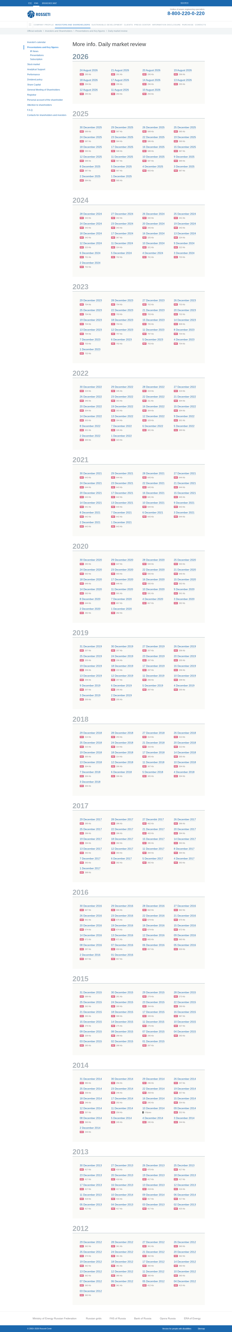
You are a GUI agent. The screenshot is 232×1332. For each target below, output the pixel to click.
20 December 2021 (91, 492)
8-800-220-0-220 (186, 13)
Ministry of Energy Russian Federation (54, 1318)
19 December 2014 (185, 1088)
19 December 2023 (91, 319)
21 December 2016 (185, 915)
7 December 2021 (121, 512)
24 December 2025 (91, 137)
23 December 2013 (91, 1175)
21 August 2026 (120, 70)
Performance (33, 74)
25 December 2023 (91, 310)
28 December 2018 (122, 732)
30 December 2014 (122, 1078)
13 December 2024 (185, 233)
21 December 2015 (91, 1011)
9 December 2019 (90, 685)
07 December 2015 (153, 1031)
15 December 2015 (91, 1021)
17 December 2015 (153, 1011)
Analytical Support (36, 69)
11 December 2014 (122, 1108)
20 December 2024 (153, 223)
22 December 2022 (153, 396)
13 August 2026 (183, 80)
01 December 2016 (122, 954)
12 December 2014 (91, 1108)
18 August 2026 (89, 80)
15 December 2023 (153, 319)
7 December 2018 (90, 772)
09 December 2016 (185, 935)
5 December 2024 (121, 253)
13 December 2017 (91, 848)
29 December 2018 (91, 732)
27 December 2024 (122, 213)
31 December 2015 (91, 992)
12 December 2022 (153, 416)
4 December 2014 (152, 1118)
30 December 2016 (91, 905)
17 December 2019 (153, 665)
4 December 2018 (184, 772)
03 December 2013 (153, 1204)
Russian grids (94, 1318)
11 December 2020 (122, 589)
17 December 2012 (153, 1261)
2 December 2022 (90, 435)
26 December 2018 (185, 732)
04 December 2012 (185, 1281)
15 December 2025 (185, 146)
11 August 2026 (120, 89)
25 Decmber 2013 (184, 1165)
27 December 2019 (153, 646)
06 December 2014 (185, 1194)
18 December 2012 (122, 1261)
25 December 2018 (91, 742)
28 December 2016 (153, 905)
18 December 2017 (122, 838)
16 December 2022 (153, 406)
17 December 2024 (122, 233)
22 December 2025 (153, 137)
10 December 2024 (153, 243)
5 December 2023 (152, 339)
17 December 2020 (122, 579)
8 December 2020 (90, 599)
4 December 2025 (152, 166)
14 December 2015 (122, 1021)
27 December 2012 (153, 1242)
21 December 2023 (153, 310)
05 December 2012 (153, 1281)
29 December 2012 (91, 1242)
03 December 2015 (91, 1041)
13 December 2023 (91, 329)
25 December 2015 (91, 1002)
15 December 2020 (185, 579)
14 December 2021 (91, 502)
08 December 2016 (91, 945)
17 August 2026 (120, 80)
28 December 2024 (91, 213)
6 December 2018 (121, 772)
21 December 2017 (153, 829)
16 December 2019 (185, 665)
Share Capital (34, 84)
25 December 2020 (185, 559)
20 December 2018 (185, 742)
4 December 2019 (184, 685)
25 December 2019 (91, 656)
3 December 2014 (184, 1118)
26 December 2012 (185, 1242)
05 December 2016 (185, 945)
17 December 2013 (91, 1184)
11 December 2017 (153, 848)
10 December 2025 (153, 156)
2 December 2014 (90, 1127)
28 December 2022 (153, 386)
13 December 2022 (122, 416)
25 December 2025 (185, 127)
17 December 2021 (122, 492)
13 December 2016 (122, 935)
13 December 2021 (122, 502)
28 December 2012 (122, 1242)
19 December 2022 (122, 406)
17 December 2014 (122, 1098)
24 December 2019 (122, 656)
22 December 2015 (185, 1002)
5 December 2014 (121, 1118)
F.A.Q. (30, 110)
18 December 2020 (91, 579)
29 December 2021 (122, 473)
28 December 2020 (153, 559)
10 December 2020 (153, 589)
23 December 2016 (122, 915)
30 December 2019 (122, 646)
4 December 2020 (152, 599)
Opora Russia (168, 1318)
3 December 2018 (90, 781)
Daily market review (117, 31)
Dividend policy (34, 79)
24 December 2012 (122, 1251)
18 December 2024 (91, 233)
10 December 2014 (153, 1108)
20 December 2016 (91, 925)
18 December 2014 (91, 1098)
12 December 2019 (122, 675)
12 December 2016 (153, 935)
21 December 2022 (185, 396)
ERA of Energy (192, 1318)
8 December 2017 (184, 848)
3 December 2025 (184, 166)
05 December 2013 (91, 1204)
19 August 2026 (183, 70)
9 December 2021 (184, 502)
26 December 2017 (185, 819)
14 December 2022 (91, 416)
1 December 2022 (121, 435)
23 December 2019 (153, 656)
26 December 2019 (185, 646)
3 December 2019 (90, 695)
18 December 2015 (122, 1011)
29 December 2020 (122, 559)
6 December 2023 (121, 339)
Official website (34, 31)
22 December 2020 (153, 569)
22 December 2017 (122, 829)
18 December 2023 (122, 319)
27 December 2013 (122, 1165)
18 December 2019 (122, 665)
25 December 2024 (185, 213)
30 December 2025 (91, 127)
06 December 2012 (122, 1281)
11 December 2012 (153, 1271)
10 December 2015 (185, 1021)
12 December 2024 (91, 243)
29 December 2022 (122, 386)
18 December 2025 (91, 146)
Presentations (37, 55)
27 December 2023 (153, 300)
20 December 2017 (185, 829)
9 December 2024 (184, 243)
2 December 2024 (90, 262)
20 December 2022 (91, 406)
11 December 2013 (91, 1194)
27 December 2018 (153, 732)
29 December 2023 (91, 300)
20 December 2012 (185, 1251)
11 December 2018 (153, 762)
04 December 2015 (185, 1031)
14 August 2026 (151, 80)
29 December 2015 (153, 992)
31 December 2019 (91, 646)
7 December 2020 (121, 599)
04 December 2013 (122, 1204)
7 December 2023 (90, 339)
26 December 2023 (185, 300)
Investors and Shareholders (58, 31)
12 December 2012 (122, 1271)
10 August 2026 (151, 89)
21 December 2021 (185, 483)
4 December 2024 (152, 253)
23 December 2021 (122, 483)
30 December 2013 (91, 1165)
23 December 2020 (122, 569)
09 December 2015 (91, 1031)
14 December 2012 (185, 1261)
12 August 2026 (89, 89)
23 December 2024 (122, 223)
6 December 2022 (152, 426)
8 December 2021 (90, 512)
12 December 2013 (185, 1184)
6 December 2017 (121, 858)
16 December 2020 (153, 579)
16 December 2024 (153, 233)
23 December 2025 (122, 137)
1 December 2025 (121, 176)
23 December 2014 (122, 1088)
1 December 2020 (121, 608)
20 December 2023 (185, 310)
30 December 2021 (91, 473)
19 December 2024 (185, 223)
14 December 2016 (91, 935)
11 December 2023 (153, 329)
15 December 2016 (185, 925)
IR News (34, 51)
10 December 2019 (185, 675)
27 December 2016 (185, 905)
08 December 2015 (122, 1031)
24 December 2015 (122, 1002)
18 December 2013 (185, 1175)
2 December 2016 (90, 954)
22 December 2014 (153, 1088)
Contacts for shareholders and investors (46, 115)
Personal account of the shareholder (45, 100)
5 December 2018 (152, 772)
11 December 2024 (122, 243)
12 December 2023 (122, 329)
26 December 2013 (153, 1165)
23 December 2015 (153, 1002)
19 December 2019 (91, 665)
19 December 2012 (91, 1261)
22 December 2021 (153, 483)
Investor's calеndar (36, 42)
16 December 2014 (153, 1098)
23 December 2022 (122, 396)
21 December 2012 (153, 1251)
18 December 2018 (122, 752)
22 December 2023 (122, 310)
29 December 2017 (91, 819)
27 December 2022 (185, 386)
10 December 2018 (185, 762)
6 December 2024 (90, 253)
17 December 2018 (153, 752)
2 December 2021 (90, 522)
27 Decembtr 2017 (153, 819)
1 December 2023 (90, 349)
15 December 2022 (185, 406)
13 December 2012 (91, 1271)
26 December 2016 (91, 915)
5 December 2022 (184, 426)
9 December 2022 (184, 416)
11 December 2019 (153, 675)
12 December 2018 (122, 762)
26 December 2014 (185, 1078)
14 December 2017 (185, 838)
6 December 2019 (121, 685)
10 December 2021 (153, 502)
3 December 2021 (184, 512)
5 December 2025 (121, 166)
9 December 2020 (184, 589)
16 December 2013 (122, 1184)
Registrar (31, 95)
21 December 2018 (153, 742)
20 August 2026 (151, 70)
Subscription (36, 59)
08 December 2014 (91, 1118)
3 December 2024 (184, 253)
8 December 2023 (184, 329)
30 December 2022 (91, 386)
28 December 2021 (153, 473)
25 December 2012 (91, 1251)
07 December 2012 (91, 1281)
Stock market (33, 64)
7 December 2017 (90, 858)
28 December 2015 (185, 992)
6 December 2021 (152, 512)
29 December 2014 (153, 1078)
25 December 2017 (91, 829)
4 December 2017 (184, 858)
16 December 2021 (153, 492)
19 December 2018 (91, 752)
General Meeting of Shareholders (43, 89)
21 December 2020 (185, 569)
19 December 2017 (91, 838)
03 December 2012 (91, 1291)
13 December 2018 (91, 762)
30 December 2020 (91, 559)
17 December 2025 (122, 146)
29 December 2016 (122, 905)
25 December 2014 (91, 1088)
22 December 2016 (153, 915)
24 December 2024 (91, 223)
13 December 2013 (153, 1184)
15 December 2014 (185, 1098)
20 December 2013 (122, 1175)
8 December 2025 (90, 166)
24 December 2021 (91, 483)
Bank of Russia (142, 1318)
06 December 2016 (153, 945)
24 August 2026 (89, 70)
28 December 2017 (122, 819)
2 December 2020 (90, 608)
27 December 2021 (185, 473)
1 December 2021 (121, 522)
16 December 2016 (153, 925)
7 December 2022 (121, 426)
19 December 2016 (122, 925)
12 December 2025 (91, 156)
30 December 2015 (122, 992)
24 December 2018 (122, 742)
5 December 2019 (152, 685)
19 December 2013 (153, 1175)
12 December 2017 (122, 848)
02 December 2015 (122, 1041)
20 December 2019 (185, 656)
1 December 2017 (90, 868)
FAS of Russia (118, 1318)
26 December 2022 (91, 396)
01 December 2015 (153, 1041)
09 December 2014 (185, 1108)
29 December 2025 (122, 127)
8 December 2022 (90, 426)
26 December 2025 (153, 127)
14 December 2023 (185, 319)
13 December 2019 (91, 675)
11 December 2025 (122, 156)
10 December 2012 (185, 1271)
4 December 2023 (184, 339)
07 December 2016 (122, 945)
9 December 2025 (184, 156)
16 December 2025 (153, 146)
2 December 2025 (90, 176)
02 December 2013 (185, 1204)
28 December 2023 (122, 300)
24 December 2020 (91, 569)
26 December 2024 (153, 213)
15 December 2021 (185, 492)
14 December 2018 (185, 752)
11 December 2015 (153, 1021)
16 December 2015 (185, 1011)
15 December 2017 (153, 838)
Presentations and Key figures (90, 31)
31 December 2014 (91, 1078)
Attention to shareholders (39, 105)
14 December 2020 (91, 589)
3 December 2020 (184, 599)
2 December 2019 (121, 695)
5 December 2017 (152, 858)
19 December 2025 (185, 137)
